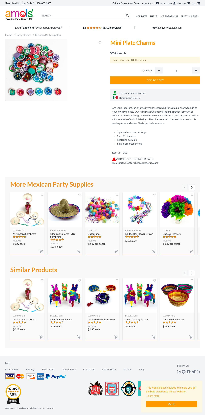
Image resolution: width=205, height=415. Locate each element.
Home (8, 34)
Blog (141, 369)
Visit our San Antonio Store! (126, 3)
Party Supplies (189, 16)
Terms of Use (48, 369)
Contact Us (89, 369)
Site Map (127, 369)
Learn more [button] (153, 396)
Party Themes (23, 34)
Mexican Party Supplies (48, 34)
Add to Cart (155, 80)
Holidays (141, 16)
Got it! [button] (171, 404)
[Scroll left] (185, 187)
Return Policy (69, 369)
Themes (154, 16)
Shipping (30, 369)
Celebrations (169, 16)
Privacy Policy (109, 369)
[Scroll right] (192, 187)
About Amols (11, 369)
